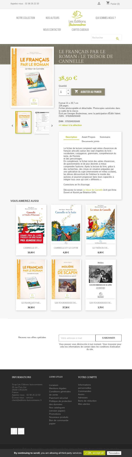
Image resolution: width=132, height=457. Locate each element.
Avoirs (81, 394)
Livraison (53, 385)
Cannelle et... (31, 247)
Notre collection (25, 18)
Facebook (14, 431)
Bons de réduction (87, 400)
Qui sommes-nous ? (106, 18)
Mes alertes (84, 404)
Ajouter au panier (88, 92)
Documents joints (90, 141)
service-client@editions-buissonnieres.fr (27, 398)
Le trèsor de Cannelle (93, 190)
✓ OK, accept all (94, 453)
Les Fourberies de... (66, 302)
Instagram (21, 431)
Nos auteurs (52, 18)
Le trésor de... (100, 247)
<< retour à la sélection (70, 125)
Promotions (55, 414)
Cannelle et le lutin (66, 247)
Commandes (84, 391)
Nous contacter (52, 30)
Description (71, 137)
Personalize (114, 453)
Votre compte (87, 377)
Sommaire (105, 137)
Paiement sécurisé (58, 398)
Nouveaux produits (58, 417)
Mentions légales (57, 388)
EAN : (62, 121)
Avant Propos (88, 137)
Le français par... (31, 302)
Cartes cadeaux (80, 30)
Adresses (83, 397)
